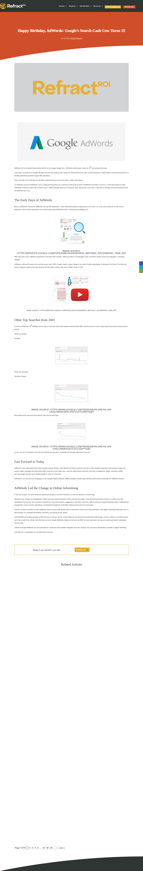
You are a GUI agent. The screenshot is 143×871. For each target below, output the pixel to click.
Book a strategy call (113, 7)
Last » (62, 848)
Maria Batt (21, 650)
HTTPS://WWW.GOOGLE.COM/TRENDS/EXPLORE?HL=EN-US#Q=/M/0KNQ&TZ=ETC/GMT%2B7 (81, 447)
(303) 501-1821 (129, 7)
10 (44, 848)
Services (62, 6)
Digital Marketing (76, 38)
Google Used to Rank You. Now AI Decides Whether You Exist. (39, 646)
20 (47, 848)
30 (51, 848)
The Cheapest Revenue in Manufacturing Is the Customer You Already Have (43, 738)
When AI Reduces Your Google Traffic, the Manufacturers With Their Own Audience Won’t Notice (51, 830)
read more (20, 653)
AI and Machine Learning (32, 650)
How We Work (84, 6)
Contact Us (81, 550)
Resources (97, 6)
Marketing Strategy (30, 741)
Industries (72, 6)
